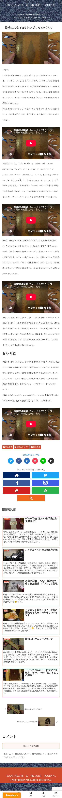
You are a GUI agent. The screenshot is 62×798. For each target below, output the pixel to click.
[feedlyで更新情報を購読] (45, 490)
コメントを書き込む (31, 746)
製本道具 (36, 447)
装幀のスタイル (22, 447)
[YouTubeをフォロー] (16, 490)
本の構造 (8, 447)
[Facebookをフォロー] (16, 483)
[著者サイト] (16, 475)
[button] (56, 453)
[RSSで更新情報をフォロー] (31, 498)
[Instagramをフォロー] (45, 483)
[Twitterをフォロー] (45, 475)
